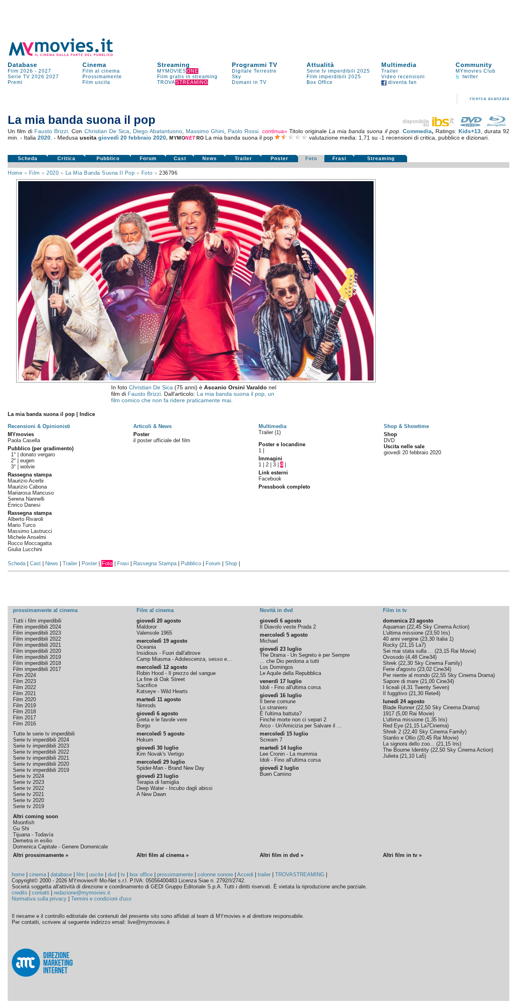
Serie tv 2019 (28, 806)
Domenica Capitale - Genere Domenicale (60, 847)
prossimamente (175, 874)
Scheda (28, 158)
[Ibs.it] (429, 124)
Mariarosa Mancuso (31, 493)
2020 (44, 137)
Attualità (320, 64)
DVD (389, 440)
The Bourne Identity (406, 750)
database (61, 874)
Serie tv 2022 (28, 788)
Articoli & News (152, 426)
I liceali (391, 687)
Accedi (245, 874)
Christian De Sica (106, 131)
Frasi (339, 158)
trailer (264, 874)
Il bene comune (278, 701)
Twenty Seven (431, 687)
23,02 (425, 669)
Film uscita (96, 82)
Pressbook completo (284, 487)
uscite (96, 874)
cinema (37, 874)
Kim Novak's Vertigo (160, 754)
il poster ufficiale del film (161, 440)
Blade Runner (398, 707)
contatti (40, 893)
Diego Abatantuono (157, 131)
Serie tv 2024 (28, 776)
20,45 (425, 738)
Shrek (390, 663)
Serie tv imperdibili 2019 (41, 770)
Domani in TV (249, 82)
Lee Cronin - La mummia (288, 754)
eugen (27, 461)
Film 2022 (24, 687)
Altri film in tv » (402, 855)
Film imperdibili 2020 (37, 651)
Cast (180, 158)
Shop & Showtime (406, 426)
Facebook (270, 479)
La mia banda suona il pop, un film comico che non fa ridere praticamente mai (192, 397)
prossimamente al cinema (45, 610)
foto (147, 173)
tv (123, 874)
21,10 (407, 756)
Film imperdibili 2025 (334, 76)
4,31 (408, 687)
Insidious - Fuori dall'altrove (168, 653)
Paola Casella (24, 440)
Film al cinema (101, 71)
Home (15, 173)
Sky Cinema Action (445, 627)
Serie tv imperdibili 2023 (41, 746)
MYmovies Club (476, 71)
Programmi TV (254, 64)
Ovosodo (393, 657)
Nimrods (146, 705)
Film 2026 (20, 71)
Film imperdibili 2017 (37, 669)
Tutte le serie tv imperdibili (44, 734)
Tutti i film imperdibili (37, 621)
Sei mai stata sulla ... (408, 651)
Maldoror (147, 627)
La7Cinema (434, 726)
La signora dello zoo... (409, 744)
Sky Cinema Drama (470, 675)
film (34, 173)
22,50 (424, 707)
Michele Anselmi (27, 537)
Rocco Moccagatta (30, 543)
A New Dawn (151, 794)
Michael (269, 641)
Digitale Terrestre (254, 71)
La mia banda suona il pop (100, 173)
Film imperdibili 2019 (37, 657)
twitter (469, 76)
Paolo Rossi (243, 131)
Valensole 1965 (154, 633)
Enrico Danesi (24, 505)
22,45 (414, 627)
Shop (231, 563)
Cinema (94, 64)
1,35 (432, 720)
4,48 (412, 657)
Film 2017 (24, 718)
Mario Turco (22, 525)
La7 (420, 645)
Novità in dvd (276, 610)
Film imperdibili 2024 (37, 627)
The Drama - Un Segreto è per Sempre (305, 655)
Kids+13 (469, 131)
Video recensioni (403, 76)
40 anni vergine (400, 639)
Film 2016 (24, 724)
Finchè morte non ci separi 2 (293, 720)
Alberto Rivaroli (25, 519)
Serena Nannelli (26, 499)
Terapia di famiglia (158, 782)
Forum (148, 158)
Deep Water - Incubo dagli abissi (174, 788)
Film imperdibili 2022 (37, 639)
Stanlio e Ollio (399, 738)
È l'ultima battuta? (281, 713)
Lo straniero (273, 707)
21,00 (428, 681)
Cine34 (427, 657)
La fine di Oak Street (161, 679)
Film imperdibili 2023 (37, 633)
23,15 (442, 651)
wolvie (27, 467)
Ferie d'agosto (399, 669)
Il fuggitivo (395, 693)
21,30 (416, 693)
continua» (274, 131)
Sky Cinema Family (437, 663)
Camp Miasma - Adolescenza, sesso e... (184, 659)
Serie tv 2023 (28, 782)
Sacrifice (147, 685)
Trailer (389, 71)
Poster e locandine (281, 444)
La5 (420, 756)
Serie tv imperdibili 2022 (41, 752)
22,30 (406, 663)
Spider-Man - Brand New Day (170, 768)
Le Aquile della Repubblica (290, 673)
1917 (388, 713)
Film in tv (395, 610)
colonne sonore (215, 874)
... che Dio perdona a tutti (289, 661)
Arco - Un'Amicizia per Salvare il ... (301, 726)
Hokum (145, 740)
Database (22, 64)
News (209, 158)
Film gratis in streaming (187, 76)
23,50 (433, 633)
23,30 (428, 639)
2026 (38, 76)
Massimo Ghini (205, 131)
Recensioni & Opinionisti (39, 426)
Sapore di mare (400, 681)
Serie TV (19, 76)
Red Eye (393, 726)
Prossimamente (102, 76)
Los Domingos (276, 667)
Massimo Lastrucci (30, 531)
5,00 (402, 713)
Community (474, 64)
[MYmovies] (68, 55)
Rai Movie (462, 651)
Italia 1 (444, 639)
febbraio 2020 (147, 137)
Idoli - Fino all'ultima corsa (290, 687)
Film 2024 (24, 675)
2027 (44, 71)
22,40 (410, 732)
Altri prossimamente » (40, 855)
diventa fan (402, 82)
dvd (112, 874)
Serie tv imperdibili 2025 (338, 71)
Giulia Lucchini (25, 549)
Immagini (270, 458)
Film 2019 (24, 705)
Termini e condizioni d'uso (101, 899)
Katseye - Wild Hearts (162, 691)
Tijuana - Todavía (33, 835)
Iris (444, 633)
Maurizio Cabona (27, 487)
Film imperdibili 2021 (37, 645)
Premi (15, 82)
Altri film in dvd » (281, 855)
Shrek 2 (392, 732)
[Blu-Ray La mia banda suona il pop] (496, 124)
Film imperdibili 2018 (37, 663)
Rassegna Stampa (155, 563)
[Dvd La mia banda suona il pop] (471, 124)
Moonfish (23, 822)
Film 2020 (24, 699)
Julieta (390, 756)
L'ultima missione (403, 633)
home (18, 874)
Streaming (173, 64)
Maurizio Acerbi (26, 481)
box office (141, 874)
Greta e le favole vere (162, 720)
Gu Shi (21, 828)
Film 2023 (24, 681)
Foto (311, 158)
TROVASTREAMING (299, 874)
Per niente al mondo (406, 675)
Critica (66, 158)
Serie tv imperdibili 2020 (41, 764)
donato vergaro (37, 454)
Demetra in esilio (32, 841)
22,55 (439, 675)
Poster (279, 158)
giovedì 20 (112, 137)
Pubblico (108, 158)
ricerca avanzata (489, 98)
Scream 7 (271, 740)
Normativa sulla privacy (39, 899)
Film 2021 (24, 693)
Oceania (146, 647)
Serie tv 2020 (28, 800)
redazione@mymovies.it (82, 893)
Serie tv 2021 (28, 794)
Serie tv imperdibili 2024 (41, 740)
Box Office (320, 82)
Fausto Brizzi (51, 131)
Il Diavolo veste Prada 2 (288, 627)
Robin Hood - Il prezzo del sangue (176, 673)
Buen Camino (275, 774)
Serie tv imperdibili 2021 (41, 758)
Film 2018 (24, 711)
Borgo (143, 726)
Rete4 (432, 693)
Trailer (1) (269, 432)
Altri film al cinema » (163, 855)
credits (19, 893)
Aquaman (394, 627)
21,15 (407, 645)
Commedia (417, 131)
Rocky (390, 645)
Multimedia (398, 64)
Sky (236, 76)
